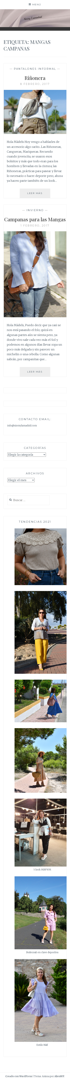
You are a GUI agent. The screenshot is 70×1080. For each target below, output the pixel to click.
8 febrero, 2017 (35, 84)
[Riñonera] (35, 133)
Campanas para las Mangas (35, 219)
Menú (36, 4)
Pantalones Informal (35, 68)
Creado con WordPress (18, 1076)
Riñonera (35, 78)
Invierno (35, 210)
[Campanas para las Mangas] (35, 316)
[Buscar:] (28, 500)
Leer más (38, 193)
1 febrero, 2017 (35, 225)
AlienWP (59, 1076)
